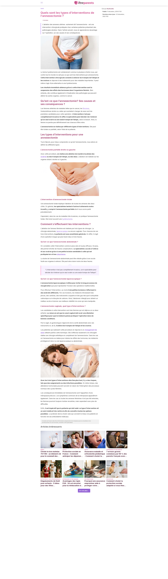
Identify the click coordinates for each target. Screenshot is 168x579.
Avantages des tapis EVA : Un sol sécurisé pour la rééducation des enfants (73, 483)
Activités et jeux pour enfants (50, 479)
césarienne (61, 254)
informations (88, 479)
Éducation (109, 479)
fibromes (86, 108)
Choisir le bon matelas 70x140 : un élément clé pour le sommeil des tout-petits (51, 454)
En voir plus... (84, 491)
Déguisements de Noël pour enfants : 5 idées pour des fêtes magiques (50, 483)
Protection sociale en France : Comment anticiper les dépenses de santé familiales (72, 454)
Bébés (42, 449)
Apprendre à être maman (114, 449)
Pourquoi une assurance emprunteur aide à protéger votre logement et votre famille (94, 483)
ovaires (43, 157)
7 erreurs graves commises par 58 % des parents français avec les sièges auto (116, 454)
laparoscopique (62, 231)
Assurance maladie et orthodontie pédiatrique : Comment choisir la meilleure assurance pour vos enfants (94, 454)
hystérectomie (67, 219)
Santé (42, 8)
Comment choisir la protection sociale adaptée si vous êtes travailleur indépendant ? (116, 483)
